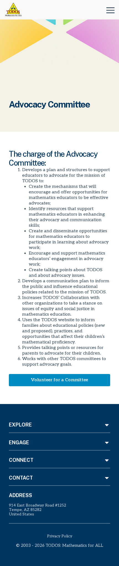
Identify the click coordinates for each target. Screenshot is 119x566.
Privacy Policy (59, 536)
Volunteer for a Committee (59, 380)
